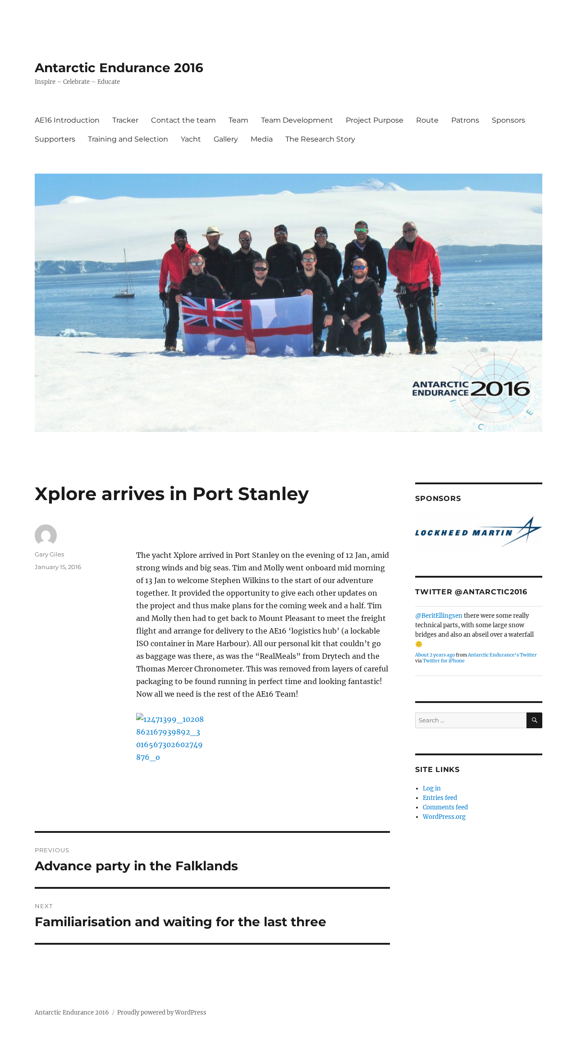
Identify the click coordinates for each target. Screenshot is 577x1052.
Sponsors (508, 120)
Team (238, 120)
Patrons (465, 120)
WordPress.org (444, 817)
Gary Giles (49, 554)
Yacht (191, 139)
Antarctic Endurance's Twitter (502, 655)
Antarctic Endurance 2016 (119, 67)
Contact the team (183, 120)
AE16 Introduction (67, 120)
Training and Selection (128, 139)
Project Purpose (374, 120)
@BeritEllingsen (439, 616)
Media (262, 139)
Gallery (226, 139)
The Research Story (320, 139)
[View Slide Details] (478, 532)
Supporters (55, 139)
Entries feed (440, 798)
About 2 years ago (435, 655)
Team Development (297, 120)
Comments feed (445, 807)
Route (427, 120)
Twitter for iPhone (444, 661)
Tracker (125, 120)
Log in (432, 788)
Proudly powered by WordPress (161, 1012)
